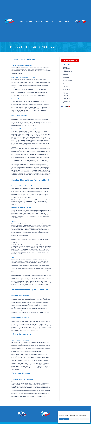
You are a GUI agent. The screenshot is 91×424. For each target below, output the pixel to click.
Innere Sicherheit (66, 84)
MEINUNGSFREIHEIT (67, 89)
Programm (59, 21)
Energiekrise (65, 76)
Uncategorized (66, 99)
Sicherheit (65, 92)
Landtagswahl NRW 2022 (68, 87)
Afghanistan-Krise (66, 68)
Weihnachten (65, 102)
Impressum (79, 421)
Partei (53, 21)
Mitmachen (67, 21)
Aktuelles (65, 70)
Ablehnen (74, 419)
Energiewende (66, 77)
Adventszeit (65, 67)
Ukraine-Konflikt (66, 98)
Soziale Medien (66, 93)
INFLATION (65, 83)
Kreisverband (38, 21)
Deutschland (65, 74)
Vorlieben (84, 419)
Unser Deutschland (66, 101)
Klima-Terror (65, 86)
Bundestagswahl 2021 (67, 71)
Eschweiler (65, 79)
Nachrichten (65, 90)
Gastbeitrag (65, 82)
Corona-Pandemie (66, 73)
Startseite (21, 21)
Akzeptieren (63, 419)
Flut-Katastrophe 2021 (67, 80)
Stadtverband (29, 21)
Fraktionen (46, 21)
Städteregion (65, 95)
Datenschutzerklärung (72, 421)
